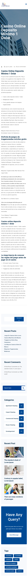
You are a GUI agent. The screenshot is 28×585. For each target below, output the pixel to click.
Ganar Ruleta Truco (6, 217)
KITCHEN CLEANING (11, 567)
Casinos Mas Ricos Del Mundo (12, 338)
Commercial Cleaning (12, 419)
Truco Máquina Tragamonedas (9, 215)
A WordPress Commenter (11, 372)
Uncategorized (10, 431)
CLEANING (18, 555)
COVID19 (8, 559)
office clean (10, 571)
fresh (16, 559)
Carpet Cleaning (10, 412)
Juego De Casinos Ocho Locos (12, 335)
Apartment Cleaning (11, 406)
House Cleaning (10, 425)
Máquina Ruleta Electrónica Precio (10, 131)
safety (20, 571)
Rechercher (19, 319)
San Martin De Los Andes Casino (10, 198)
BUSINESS (9, 555)
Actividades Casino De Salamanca (10, 133)
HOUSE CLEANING (11, 563)
